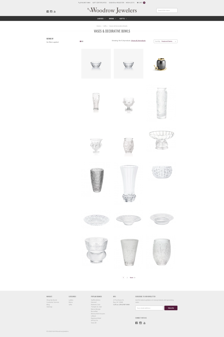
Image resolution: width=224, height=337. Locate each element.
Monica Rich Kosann (98, 314)
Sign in (112, 3)
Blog (48, 304)
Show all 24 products (138, 40)
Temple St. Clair (96, 307)
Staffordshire (95, 300)
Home (99, 26)
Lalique (93, 316)
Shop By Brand (52, 300)
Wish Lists (130, 3)
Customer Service (53, 302)
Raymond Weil (96, 318)
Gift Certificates (100, 3)
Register (120, 3)
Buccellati (94, 311)
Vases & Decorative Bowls (118, 26)
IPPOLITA (94, 320)
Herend (93, 302)
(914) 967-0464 (85, 3)
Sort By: (157, 41)
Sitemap (49, 307)
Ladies (100, 18)
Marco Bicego (95, 309)
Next (132, 277)
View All (93, 323)
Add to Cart (96, 64)
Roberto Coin (95, 304)
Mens (111, 18)
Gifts (122, 18)
